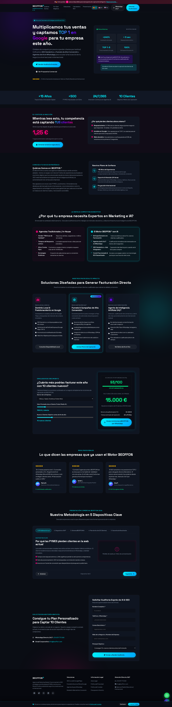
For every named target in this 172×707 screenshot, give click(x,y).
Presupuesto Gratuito (97, 690)
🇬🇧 (100, 8)
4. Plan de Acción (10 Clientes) (98, 530)
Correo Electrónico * (99, 625)
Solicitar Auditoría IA (133, 7)
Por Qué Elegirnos (56, 7)
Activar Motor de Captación (86, 347)
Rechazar (123, 704)
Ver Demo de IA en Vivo (122, 347)
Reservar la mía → (111, 2)
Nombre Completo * (98, 606)
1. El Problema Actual (43, 530)
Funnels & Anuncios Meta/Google (77, 684)
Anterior (43, 574)
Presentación (87, 6)
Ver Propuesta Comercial (47, 72)
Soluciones (67, 6)
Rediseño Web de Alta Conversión (77, 690)
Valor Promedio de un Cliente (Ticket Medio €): (52, 404)
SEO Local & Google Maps (74, 681)
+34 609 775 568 (58, 637)
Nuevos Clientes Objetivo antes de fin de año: (51, 414)
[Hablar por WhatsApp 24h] (166, 695)
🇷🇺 (106, 8)
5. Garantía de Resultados (119, 530)
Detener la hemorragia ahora (49, 145)
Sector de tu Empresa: (44, 394)
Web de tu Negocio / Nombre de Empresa (105, 634)
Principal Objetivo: (98, 644)
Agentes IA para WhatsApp (74, 687)
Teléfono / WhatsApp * (99, 616)
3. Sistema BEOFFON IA (77, 530)
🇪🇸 (95, 8)
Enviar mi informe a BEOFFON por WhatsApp (117, 422)
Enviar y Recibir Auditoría (115, 655)
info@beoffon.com (55, 642)
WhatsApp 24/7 (118, 7)
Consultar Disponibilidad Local (49, 347)
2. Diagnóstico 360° (60, 530)
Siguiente (128, 574)
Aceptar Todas (133, 704)
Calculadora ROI (76, 7)
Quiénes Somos (46, 7)
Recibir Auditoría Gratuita (47, 64)
